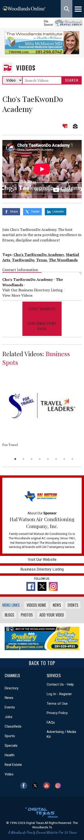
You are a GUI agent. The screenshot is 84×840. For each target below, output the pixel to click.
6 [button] (56, 459)
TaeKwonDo (23, 259)
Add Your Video (51, 615)
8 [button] (72, 459)
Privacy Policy (57, 713)
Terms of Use (57, 703)
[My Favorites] (65, 126)
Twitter (36, 785)
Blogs (9, 615)
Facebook (25, 785)
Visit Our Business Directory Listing (32, 290)
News (57, 605)
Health (9, 755)
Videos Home (36, 605)
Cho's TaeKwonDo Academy (39, 254)
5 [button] (48, 459)
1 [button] (15, 459)
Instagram (59, 785)
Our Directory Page (41, 326)
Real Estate (13, 765)
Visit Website (42, 308)
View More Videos (17, 295)
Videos (25, 68)
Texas (41, 259)
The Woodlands (63, 259)
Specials (11, 745)
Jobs (8, 717)
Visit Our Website (42, 559)
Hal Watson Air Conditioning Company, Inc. (42, 522)
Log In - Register (59, 694)
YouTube (47, 785)
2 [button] (23, 459)
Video (9, 774)
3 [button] (32, 459)
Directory (11, 688)
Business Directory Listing (42, 569)
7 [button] (64, 459)
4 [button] (40, 459)
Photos (27, 615)
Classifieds (13, 726)
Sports (10, 736)
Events (73, 605)
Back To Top (42, 662)
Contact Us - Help (60, 684)
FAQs (51, 722)
